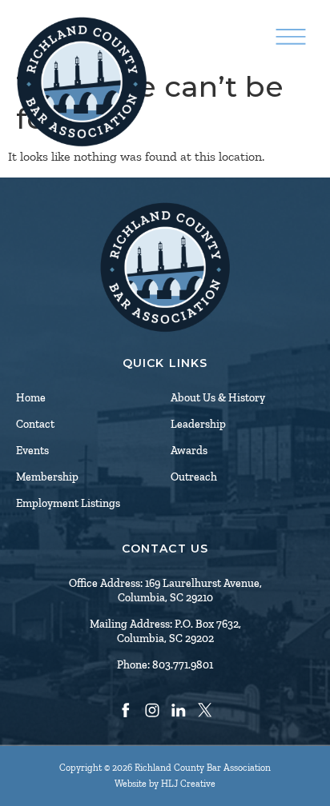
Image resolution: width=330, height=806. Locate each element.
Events (32, 451)
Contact (35, 424)
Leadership (198, 424)
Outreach (194, 477)
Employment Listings (68, 503)
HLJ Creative (188, 783)
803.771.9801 (182, 665)
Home (31, 398)
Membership (47, 477)
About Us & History (218, 398)
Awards (189, 451)
